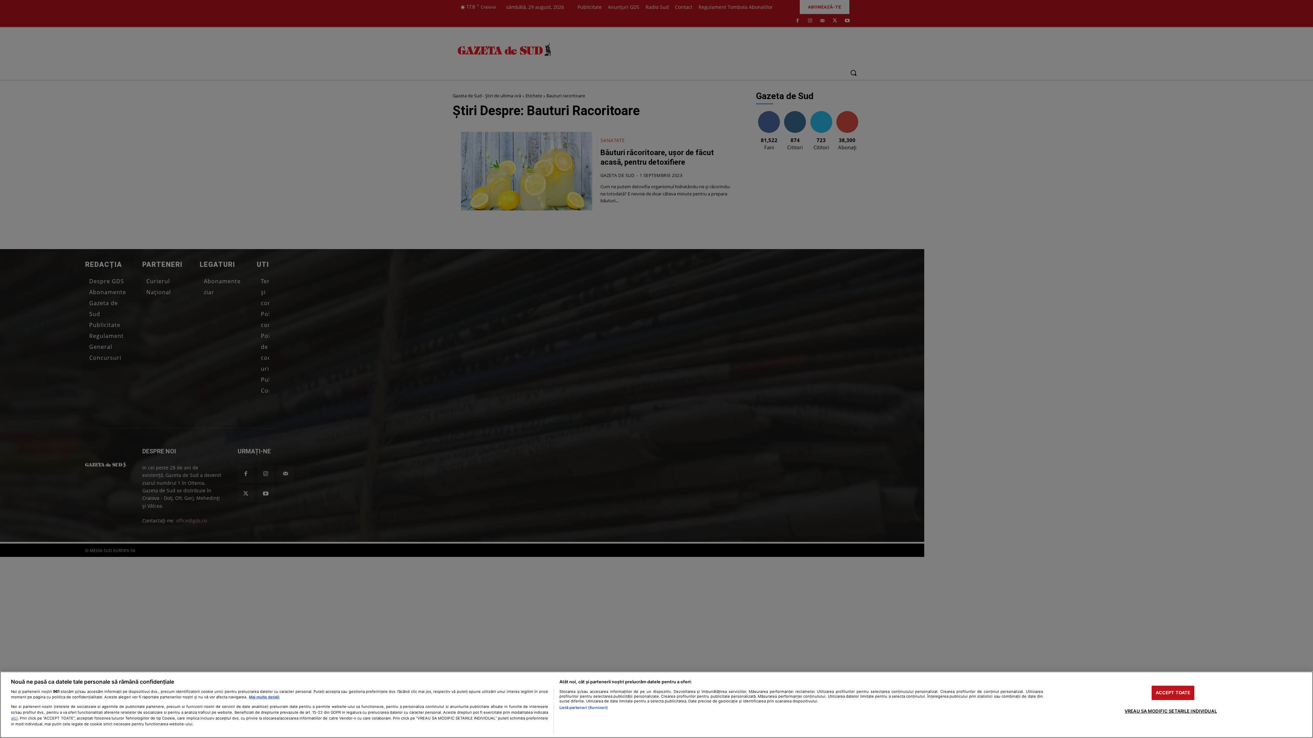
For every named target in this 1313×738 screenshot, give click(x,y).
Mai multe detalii (264, 697)
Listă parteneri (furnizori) (583, 707)
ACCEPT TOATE (1173, 692)
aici (14, 718)
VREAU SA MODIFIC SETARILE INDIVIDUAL (1171, 711)
